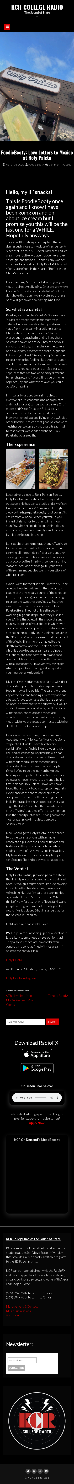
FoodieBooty (36, 164)
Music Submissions (18, 1311)
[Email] (46, 1471)
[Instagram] (40, 1471)
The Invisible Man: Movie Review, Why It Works (20, 1000)
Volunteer (12, 1315)
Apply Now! (37, 1123)
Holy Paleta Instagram (21, 978)
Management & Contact (22, 1306)
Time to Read (57, 995)
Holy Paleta (14, 960)
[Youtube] (34, 1471)
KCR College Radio (37, 6)
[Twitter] (28, 1471)
